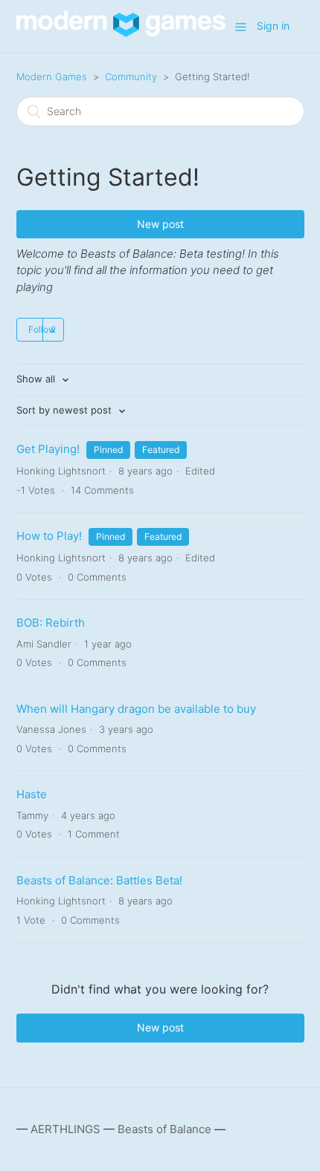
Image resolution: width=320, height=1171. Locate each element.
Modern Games (51, 76)
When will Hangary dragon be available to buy (136, 709)
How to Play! (49, 536)
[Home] (120, 33)
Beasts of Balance (164, 1129)
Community (131, 76)
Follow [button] (42, 329)
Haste (31, 794)
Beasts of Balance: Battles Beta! (99, 880)
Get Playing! (49, 449)
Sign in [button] (273, 25)
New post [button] (160, 224)
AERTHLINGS (65, 1129)
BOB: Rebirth (50, 623)
